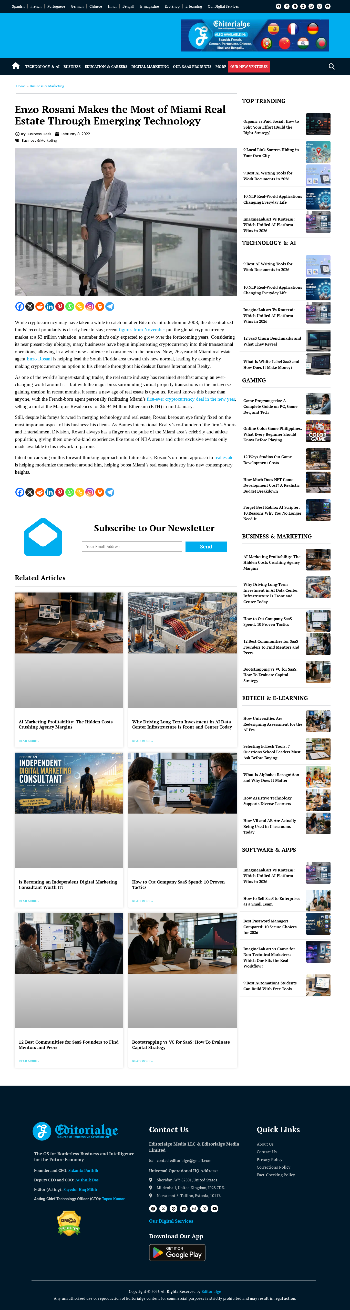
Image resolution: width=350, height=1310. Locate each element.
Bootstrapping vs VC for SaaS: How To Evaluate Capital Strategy (181, 1044)
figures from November (142, 329)
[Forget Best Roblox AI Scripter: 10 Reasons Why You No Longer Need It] (318, 510)
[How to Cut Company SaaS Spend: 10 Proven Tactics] (318, 621)
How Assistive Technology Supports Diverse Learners (267, 800)
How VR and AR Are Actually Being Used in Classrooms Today (269, 826)
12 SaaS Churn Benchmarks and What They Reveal (272, 341)
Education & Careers (106, 66)
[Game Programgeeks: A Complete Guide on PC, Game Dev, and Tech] (318, 403)
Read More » (29, 741)
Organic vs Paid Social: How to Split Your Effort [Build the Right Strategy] (271, 127)
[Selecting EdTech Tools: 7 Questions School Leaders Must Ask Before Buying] (318, 749)
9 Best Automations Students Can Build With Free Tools (270, 985)
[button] (331, 66)
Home (21, 86)
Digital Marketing (150, 66)
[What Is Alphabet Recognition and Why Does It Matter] (318, 777)
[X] (29, 306)
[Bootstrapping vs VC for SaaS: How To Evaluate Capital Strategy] (318, 672)
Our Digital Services (223, 6)
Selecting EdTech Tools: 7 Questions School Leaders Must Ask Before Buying (272, 752)
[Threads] (319, 6)
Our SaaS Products (192, 66)
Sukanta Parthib (83, 1170)
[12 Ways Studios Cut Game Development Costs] (318, 459)
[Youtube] (328, 6)
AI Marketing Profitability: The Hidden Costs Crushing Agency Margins (66, 724)
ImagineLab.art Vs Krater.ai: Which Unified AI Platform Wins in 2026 (269, 224)
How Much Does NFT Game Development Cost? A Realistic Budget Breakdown (271, 485)
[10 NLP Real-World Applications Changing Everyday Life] (318, 199)
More (220, 66)
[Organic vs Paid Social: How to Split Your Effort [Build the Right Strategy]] (318, 124)
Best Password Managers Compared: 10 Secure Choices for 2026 (270, 926)
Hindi (112, 6)
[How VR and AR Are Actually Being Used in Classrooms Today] (318, 823)
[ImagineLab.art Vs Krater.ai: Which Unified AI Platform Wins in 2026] (318, 222)
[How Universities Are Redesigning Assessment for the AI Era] (318, 721)
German (77, 6)
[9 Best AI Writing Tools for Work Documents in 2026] (318, 175)
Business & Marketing (47, 86)
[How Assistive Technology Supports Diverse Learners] (318, 800)
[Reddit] (39, 306)
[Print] (99, 306)
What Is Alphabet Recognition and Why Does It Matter (271, 777)
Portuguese (56, 6)
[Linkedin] (303, 6)
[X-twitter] (287, 6)
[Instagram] (311, 6)
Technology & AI (42, 66)
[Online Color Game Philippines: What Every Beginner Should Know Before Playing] (318, 431)
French (36, 6)
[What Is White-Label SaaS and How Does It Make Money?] (318, 364)
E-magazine (149, 6)
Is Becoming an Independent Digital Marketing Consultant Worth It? (68, 884)
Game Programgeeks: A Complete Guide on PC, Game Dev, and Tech (270, 406)
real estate (223, 457)
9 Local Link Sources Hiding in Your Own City (271, 152)
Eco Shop (172, 6)
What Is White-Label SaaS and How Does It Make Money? (271, 364)
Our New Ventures (249, 66)
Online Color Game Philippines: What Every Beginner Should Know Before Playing (272, 434)
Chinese (95, 6)
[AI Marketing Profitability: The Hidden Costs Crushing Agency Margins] (318, 559)
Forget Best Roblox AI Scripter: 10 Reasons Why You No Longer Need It (272, 513)
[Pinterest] (295, 6)
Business (72, 66)
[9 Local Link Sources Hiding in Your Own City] (318, 152)
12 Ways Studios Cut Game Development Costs (267, 459)
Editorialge (211, 1291)
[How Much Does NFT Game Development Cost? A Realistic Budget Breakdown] (318, 482)
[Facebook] (278, 6)
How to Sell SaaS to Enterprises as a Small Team (271, 901)
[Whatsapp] (69, 306)
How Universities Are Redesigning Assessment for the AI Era (272, 724)
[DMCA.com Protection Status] (69, 1235)
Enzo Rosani (39, 358)
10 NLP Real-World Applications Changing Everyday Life (272, 199)
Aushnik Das (87, 1179)
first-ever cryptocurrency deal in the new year (191, 399)
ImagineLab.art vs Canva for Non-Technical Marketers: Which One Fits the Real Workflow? (269, 957)
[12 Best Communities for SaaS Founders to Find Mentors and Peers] (318, 644)
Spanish (18, 6)
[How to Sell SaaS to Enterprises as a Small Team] (318, 900)
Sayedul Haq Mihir (80, 1189)
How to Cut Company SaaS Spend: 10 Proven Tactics (178, 884)
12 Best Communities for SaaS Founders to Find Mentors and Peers (69, 1044)
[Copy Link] (79, 306)
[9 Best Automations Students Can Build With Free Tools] (318, 985)
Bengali (128, 6)
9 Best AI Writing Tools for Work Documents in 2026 (267, 175)
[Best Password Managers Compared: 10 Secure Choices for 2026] (318, 924)
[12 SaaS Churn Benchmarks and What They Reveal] (318, 340)
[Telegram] (109, 306)
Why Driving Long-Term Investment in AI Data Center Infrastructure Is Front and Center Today (182, 724)
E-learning (194, 6)
